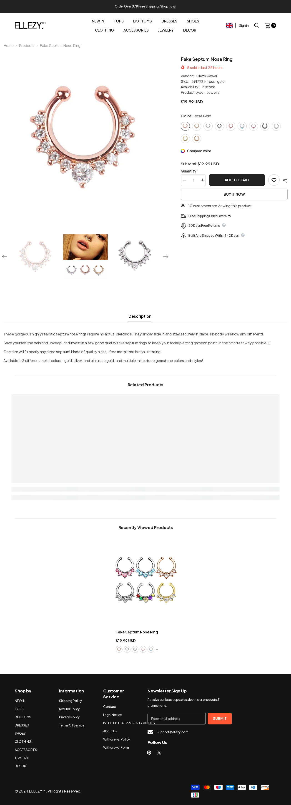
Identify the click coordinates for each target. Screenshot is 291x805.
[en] (229, 25)
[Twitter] (159, 752)
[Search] (257, 25)
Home (8, 45)
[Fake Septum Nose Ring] (145, 580)
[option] (85, 137)
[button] (4, 256)
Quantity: (189, 170)
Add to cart (237, 179)
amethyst (143, 649)
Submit (220, 718)
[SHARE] (284, 180)
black (135, 649)
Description (139, 316)
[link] (44, 489)
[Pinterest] (149, 752)
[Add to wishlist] (274, 180)
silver (127, 649)
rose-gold (119, 649)
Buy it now (234, 194)
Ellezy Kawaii (207, 76)
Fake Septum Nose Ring (137, 632)
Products (27, 45)
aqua (151, 649)
